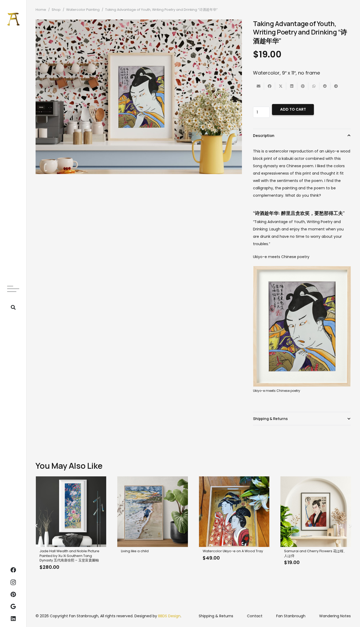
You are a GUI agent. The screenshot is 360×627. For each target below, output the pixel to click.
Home (41, 9)
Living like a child (135, 551)
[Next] (349, 526)
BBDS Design (169, 616)
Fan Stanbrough (290, 616)
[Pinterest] (13, 594)
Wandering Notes (335, 616)
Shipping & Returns (216, 616)
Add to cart (293, 109)
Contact (254, 616)
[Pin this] (302, 86)
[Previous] (36, 526)
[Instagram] (13, 582)
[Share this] (269, 86)
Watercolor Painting (83, 9)
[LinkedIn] (13, 618)
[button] (13, 289)
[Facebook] (13, 570)
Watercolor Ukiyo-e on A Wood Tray (233, 551)
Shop (56, 9)
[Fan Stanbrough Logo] (13, 19)
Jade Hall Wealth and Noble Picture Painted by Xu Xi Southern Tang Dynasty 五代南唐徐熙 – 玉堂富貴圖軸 (69, 555)
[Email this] (258, 86)
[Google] (13, 606)
